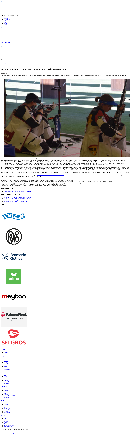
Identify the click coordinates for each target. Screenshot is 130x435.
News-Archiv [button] (7, 61)
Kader (5, 379)
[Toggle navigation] (1, 59)
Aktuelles (5, 42)
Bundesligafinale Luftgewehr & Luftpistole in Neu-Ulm (50, 175)
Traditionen (6, 421)
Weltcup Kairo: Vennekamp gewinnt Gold (14, 200)
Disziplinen (6, 380)
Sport (5, 377)
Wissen (5, 366)
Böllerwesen (7, 422)
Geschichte (6, 419)
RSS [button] (5, 63)
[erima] (14, 286)
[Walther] (14, 226)
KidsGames (6, 411)
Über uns (6, 362)
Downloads (6, 410)
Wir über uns (7, 405)
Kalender (6, 361)
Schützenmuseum (8, 426)
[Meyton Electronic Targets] (14, 306)
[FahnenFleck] (14, 326)
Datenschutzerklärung (9, 433)
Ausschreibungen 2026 (9, 381)
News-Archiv (7, 352)
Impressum (6, 431)
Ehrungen (6, 424)
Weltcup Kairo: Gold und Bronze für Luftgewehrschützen (17, 198)
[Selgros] (14, 346)
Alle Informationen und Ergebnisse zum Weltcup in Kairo (17, 191)
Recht (5, 365)
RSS (5, 353)
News (5, 359)
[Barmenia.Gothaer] (14, 266)
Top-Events (6, 383)
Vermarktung (7, 369)
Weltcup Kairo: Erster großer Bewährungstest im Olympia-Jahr (18, 197)
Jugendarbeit (7, 408)
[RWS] (14, 246)
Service (5, 367)
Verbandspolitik (7, 363)
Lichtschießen (7, 412)
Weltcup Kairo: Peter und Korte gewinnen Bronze (15, 201)
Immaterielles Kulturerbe (9, 425)
